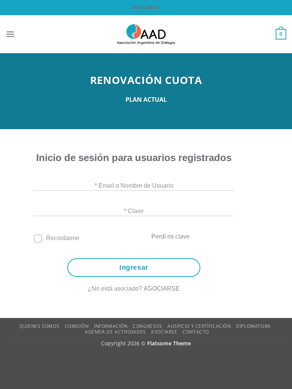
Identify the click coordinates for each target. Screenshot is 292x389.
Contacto (195, 332)
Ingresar (133, 267)
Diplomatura (253, 326)
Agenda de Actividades (115, 332)
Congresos (147, 326)
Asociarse (146, 7)
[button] (10, 34)
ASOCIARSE (162, 288)
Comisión (77, 326)
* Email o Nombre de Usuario (134, 185)
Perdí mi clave (170, 236)
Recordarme (62, 238)
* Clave (134, 211)
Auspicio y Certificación (199, 326)
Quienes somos (39, 326)
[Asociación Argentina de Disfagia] (146, 34)
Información (111, 326)
